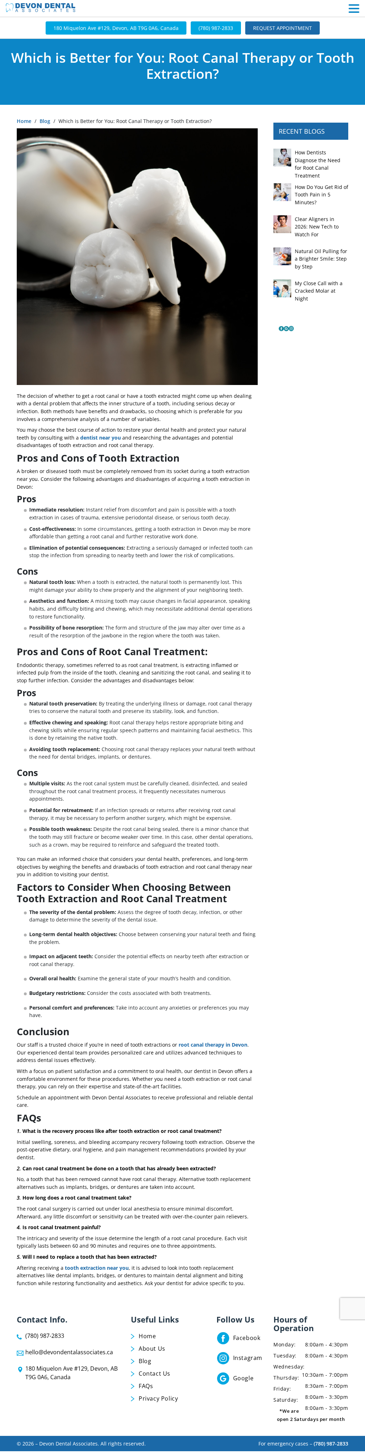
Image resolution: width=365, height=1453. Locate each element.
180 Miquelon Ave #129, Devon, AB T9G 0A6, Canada (116, 28)
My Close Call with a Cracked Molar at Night (319, 291)
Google (243, 1378)
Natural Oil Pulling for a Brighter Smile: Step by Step (321, 259)
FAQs (146, 1386)
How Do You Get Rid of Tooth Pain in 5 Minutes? (321, 195)
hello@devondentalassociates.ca (69, 1352)
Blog (45, 121)
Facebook (247, 1338)
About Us (152, 1348)
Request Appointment (282, 28)
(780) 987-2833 (216, 28)
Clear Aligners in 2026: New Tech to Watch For (317, 227)
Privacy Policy (158, 1398)
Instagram (247, 1358)
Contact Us (154, 1373)
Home (24, 121)
